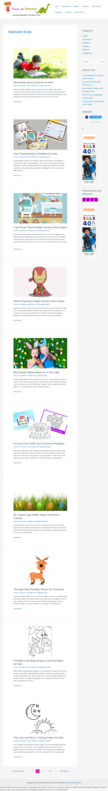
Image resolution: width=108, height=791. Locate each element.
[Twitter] (88, 200)
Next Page (65, 771)
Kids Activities (96, 6)
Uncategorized (87, 53)
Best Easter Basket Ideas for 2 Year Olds (36, 372)
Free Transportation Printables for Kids (35, 153)
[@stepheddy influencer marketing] (86, 117)
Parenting (85, 6)
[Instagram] (96, 200)
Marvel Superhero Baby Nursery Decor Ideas (39, 301)
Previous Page (17, 771)
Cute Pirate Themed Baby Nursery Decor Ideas (40, 227)
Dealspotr (98, 121)
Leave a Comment (20, 86)
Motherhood (66, 6)
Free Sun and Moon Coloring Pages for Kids (39, 737)
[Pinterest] (92, 200)
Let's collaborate (96, 117)
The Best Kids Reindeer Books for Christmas (39, 589)
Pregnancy (58, 12)
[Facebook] (84, 200)
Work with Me (79, 12)
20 (50, 771)
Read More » (18, 102)
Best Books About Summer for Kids (33, 82)
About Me (68, 12)
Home (57, 6)
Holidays (76, 6)
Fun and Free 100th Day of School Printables (39, 443)
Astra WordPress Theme (73, 783)
